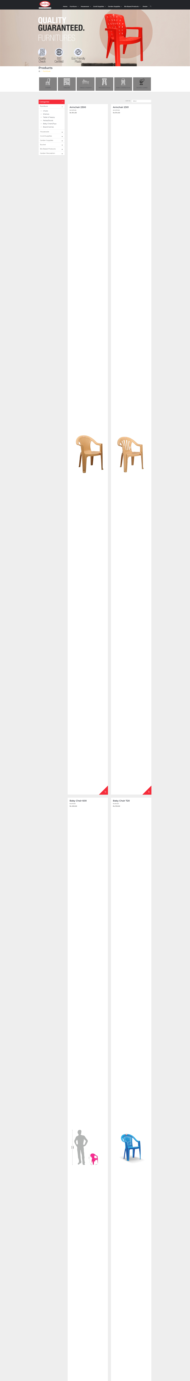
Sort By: (127, 101)
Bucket (43, 145)
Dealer (145, 6)
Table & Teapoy (49, 117)
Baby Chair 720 (121, 800)
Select (135, 101)
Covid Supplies (98, 6)
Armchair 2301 (121, 107)
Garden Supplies (114, 6)
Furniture (73, 6)
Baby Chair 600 (78, 800)
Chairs (45, 111)
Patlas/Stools (48, 120)
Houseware (85, 6)
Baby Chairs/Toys (49, 124)
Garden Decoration (47, 153)
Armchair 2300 (78, 107)
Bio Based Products (131, 6)
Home (65, 6)
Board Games (48, 127)
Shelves (46, 114)
